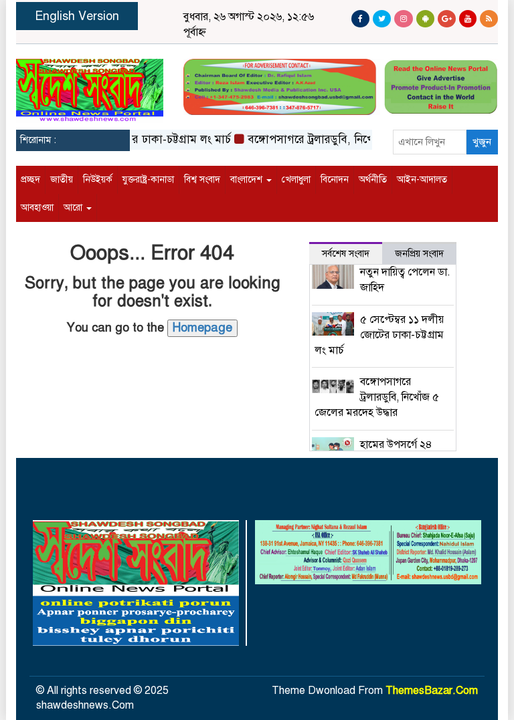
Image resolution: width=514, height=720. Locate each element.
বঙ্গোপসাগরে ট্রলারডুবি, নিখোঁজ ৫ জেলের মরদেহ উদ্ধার (359, 139)
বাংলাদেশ (247, 179)
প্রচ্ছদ (30, 179)
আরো (74, 207)
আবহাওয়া (37, 207)
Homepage (202, 327)
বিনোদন (335, 179)
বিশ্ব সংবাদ (202, 179)
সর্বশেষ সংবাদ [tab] (345, 253)
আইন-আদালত (422, 179)
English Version (77, 16)
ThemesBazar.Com (432, 690)
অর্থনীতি (373, 179)
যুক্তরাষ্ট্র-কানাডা (148, 179)
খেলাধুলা (296, 179)
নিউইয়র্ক (97, 179)
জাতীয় (61, 179)
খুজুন (482, 142)
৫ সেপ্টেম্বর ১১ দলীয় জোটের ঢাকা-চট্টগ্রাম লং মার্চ (379, 335)
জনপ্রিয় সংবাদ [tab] (419, 253)
